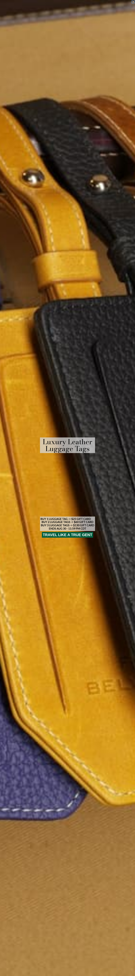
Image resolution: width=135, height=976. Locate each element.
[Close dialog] (133, 1)
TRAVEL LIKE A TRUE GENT (67, 535)
